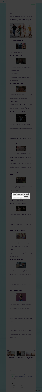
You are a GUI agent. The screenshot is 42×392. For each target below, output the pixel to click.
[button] (28, 193)
